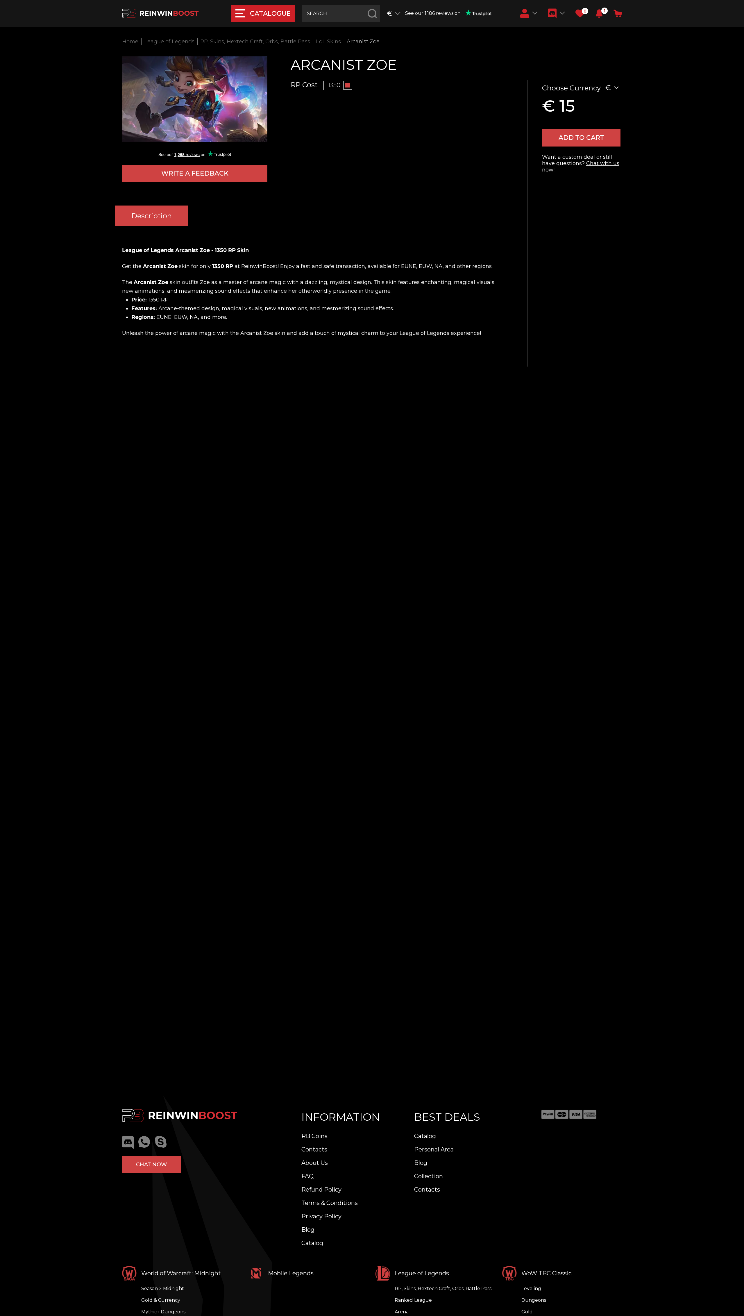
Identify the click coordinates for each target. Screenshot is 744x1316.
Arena (402, 1312)
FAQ (307, 1176)
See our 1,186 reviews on (433, 13)
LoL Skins (328, 41)
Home (130, 41)
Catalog (312, 1243)
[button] (599, 13)
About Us (314, 1162)
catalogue (270, 13)
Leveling (531, 1288)
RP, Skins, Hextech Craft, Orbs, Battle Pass (255, 41)
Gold (527, 1312)
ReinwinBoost (259, 266)
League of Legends (169, 41)
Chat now (151, 1164)
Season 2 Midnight (162, 1288)
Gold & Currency (160, 1300)
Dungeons (533, 1300)
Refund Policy (321, 1189)
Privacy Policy (321, 1216)
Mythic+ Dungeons (163, 1312)
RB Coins (314, 1136)
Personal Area (434, 1149)
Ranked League (413, 1300)
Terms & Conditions (329, 1202)
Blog (307, 1229)
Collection (428, 1176)
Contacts (314, 1149)
